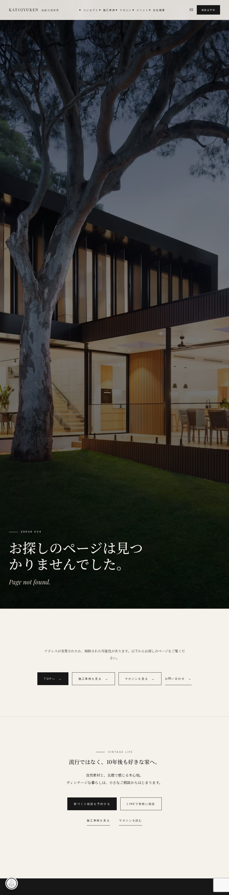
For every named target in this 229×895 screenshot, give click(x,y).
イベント (142, 10)
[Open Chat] (11, 883)
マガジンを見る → (140, 678)
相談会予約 (208, 10)
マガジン (126, 10)
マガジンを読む (130, 820)
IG (191, 9)
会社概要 (159, 10)
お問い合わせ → (178, 678)
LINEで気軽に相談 (141, 804)
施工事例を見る (98, 820)
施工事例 (109, 10)
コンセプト (90, 10)
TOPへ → (53, 678)
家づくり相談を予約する (92, 804)
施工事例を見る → (93, 678)
